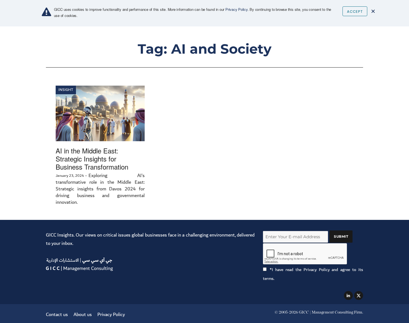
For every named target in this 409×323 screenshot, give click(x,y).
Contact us (57, 314)
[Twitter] (358, 295)
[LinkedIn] (348, 295)
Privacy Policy (111, 314)
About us (82, 314)
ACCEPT (355, 11)
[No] (373, 11)
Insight (65, 90)
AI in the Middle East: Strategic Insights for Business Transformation (92, 159)
